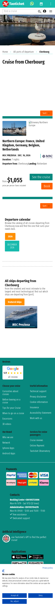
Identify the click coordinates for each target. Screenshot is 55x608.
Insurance (34, 407)
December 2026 (12, 246)
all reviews (13, 376)
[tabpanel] (27, 247)
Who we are (7, 437)
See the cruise (41, 177)
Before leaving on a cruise (11, 401)
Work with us (36, 418)
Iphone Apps (8, 448)
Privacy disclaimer (38, 396)
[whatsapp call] (32, 4)
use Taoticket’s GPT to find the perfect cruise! (28, 539)
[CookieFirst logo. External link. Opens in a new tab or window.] (3, 571)
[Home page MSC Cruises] (47, 155)
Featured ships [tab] (15, 302)
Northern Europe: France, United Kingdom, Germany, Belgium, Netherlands (23, 145)
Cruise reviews (36, 440)
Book (47, 186)
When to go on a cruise (13, 413)
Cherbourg (23, 163)
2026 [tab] (10, 236)
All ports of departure (23, 51)
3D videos (6, 424)
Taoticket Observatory (40, 450)
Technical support (38, 391)
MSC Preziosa (9, 155)
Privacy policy (47, 568)
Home (5, 51)
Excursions (7, 418)
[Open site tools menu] (51, 4)
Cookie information (39, 402)
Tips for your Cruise (11, 407)
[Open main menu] (51, 11)
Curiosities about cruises (10, 393)
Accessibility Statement (40, 412)
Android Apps (8, 453)
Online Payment (37, 445)
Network (6, 442)
